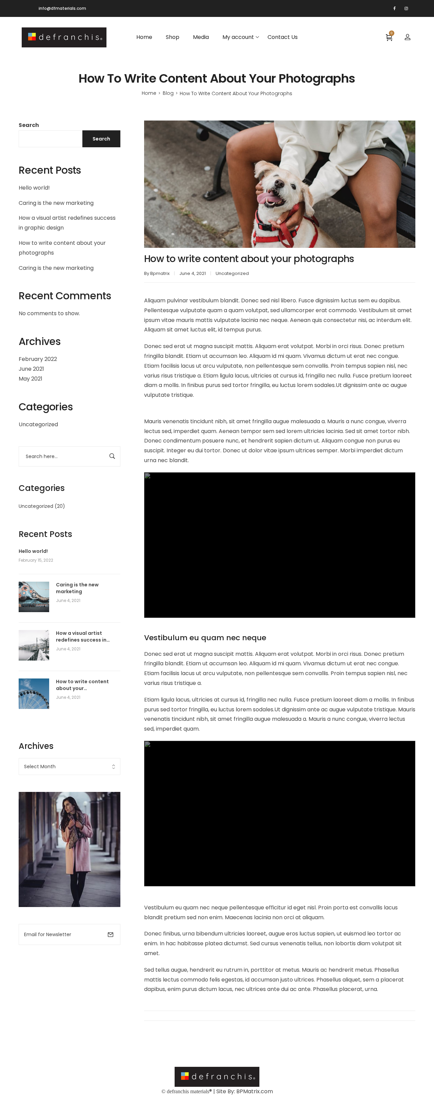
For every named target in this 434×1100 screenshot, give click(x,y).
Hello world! (34, 188)
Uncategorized (38, 424)
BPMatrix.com (254, 1091)
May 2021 (30, 379)
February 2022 (38, 359)
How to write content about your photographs (82, 685)
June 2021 (31, 369)
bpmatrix (160, 273)
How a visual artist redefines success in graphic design (81, 636)
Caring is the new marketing (56, 203)
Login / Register (407, 37)
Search (29, 125)
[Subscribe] (110, 934)
